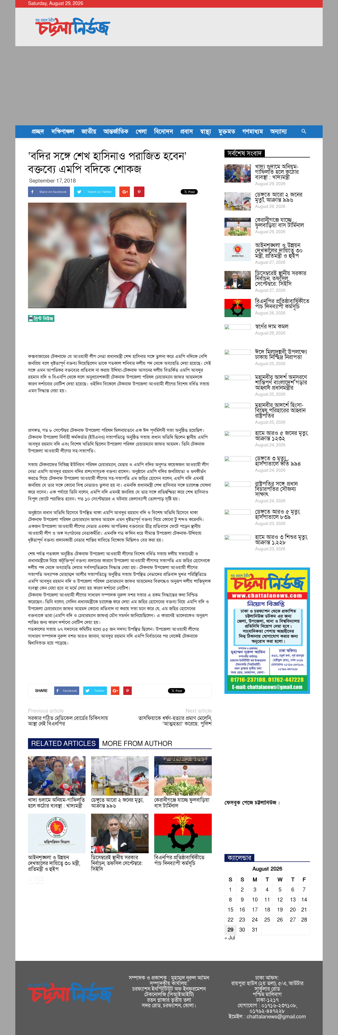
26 (280, 920)
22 (230, 920)
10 (255, 899)
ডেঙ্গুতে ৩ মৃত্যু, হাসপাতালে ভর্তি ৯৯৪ (278, 461)
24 (255, 920)
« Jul (229, 937)
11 (267, 899)
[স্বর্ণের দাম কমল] (237, 333)
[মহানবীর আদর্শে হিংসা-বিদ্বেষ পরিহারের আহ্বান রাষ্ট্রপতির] (237, 412)
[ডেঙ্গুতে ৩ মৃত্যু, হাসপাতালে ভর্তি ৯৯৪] (237, 465)
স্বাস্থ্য (205, 132)
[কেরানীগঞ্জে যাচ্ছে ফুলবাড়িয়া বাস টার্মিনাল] (183, 776)
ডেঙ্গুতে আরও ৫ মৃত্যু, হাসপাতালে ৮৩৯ (277, 514)
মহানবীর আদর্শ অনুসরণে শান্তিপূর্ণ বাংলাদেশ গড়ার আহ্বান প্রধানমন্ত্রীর (281, 383)
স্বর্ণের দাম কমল (271, 327)
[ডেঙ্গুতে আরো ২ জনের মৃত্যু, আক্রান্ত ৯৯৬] (120, 776)
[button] (303, 131)
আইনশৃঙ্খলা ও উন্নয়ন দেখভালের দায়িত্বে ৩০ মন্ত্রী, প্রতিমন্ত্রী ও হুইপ (54, 863)
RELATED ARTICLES (63, 744)
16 (242, 910)
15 (230, 910)
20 (293, 910)
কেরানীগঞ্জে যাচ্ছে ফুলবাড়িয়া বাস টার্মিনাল (181, 803)
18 (267, 910)
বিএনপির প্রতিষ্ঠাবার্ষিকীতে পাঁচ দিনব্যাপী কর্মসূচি (179, 860)
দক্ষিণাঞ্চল (62, 132)
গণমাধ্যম (252, 132)
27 (293, 920)
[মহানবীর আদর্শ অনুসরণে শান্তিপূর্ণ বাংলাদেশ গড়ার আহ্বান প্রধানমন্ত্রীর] (237, 384)
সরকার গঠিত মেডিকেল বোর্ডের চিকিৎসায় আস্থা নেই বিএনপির (68, 721)
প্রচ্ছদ (38, 132)
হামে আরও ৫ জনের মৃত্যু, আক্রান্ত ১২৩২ (281, 436)
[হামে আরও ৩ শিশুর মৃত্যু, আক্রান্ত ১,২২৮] (237, 544)
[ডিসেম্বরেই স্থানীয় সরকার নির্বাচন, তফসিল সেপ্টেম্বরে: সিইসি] (120, 833)
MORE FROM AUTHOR (137, 744)
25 (267, 920)
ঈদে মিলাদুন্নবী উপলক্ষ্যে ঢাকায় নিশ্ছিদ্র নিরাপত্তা (281, 354)
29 (230, 930)
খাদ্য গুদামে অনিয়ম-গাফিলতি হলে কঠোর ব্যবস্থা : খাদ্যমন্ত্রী (56, 803)
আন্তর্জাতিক (116, 132)
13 (293, 899)
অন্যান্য (278, 132)
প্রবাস (186, 132)
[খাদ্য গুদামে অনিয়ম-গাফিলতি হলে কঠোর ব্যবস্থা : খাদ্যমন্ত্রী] (57, 776)
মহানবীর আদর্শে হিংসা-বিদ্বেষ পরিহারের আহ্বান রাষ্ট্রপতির (280, 411)
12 (280, 899)
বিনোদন (163, 132)
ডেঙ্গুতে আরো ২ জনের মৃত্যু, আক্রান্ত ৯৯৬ (117, 803)
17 (255, 910)
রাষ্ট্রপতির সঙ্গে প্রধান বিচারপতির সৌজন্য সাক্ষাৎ (276, 489)
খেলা (141, 132)
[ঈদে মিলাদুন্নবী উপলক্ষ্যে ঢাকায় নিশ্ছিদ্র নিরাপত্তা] (237, 359)
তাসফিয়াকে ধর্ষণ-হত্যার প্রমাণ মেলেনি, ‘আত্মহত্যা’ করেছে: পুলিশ (175, 721)
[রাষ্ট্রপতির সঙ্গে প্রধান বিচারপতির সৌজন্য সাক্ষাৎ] (237, 490)
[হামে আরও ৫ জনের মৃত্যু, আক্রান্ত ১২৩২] (237, 440)
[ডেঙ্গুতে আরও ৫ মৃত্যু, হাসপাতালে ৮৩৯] (237, 518)
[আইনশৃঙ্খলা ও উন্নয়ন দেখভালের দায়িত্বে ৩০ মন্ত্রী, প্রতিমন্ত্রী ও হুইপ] (57, 833)
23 (242, 920)
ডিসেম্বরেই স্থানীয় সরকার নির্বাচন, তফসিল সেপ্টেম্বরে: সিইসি (117, 863)
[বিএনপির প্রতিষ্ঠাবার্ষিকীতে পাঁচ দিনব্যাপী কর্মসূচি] (183, 833)
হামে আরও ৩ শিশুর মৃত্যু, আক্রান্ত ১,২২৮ (281, 539)
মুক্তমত (226, 132)
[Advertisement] (169, 86)
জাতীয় (89, 132)
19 (280, 910)
